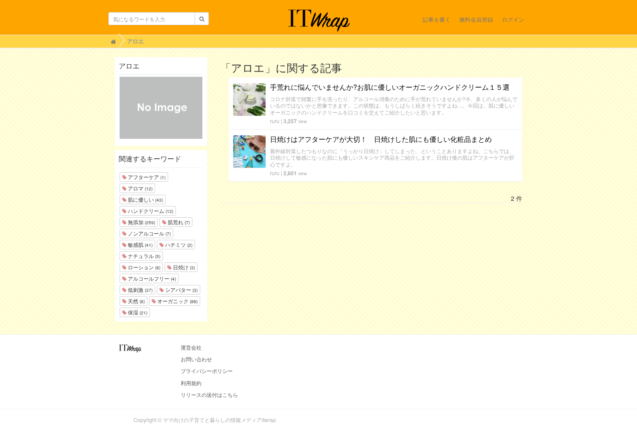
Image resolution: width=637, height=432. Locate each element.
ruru (275, 120)
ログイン (513, 19)
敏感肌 (140, 244)
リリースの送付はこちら (209, 394)
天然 (136, 300)
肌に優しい (145, 199)
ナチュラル (143, 255)
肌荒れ (178, 222)
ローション (143, 267)
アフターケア (146, 176)
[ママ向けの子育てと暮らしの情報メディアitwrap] (318, 20)
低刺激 (140, 289)
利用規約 (191, 382)
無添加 (141, 222)
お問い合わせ (196, 359)
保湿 (137, 312)
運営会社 (191, 347)
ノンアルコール (149, 233)
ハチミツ (178, 244)
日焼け (183, 267)
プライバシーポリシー (207, 370)
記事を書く (436, 19)
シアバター (181, 289)
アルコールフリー (151, 278)
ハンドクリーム (150, 210)
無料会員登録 (476, 19)
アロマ (140, 188)
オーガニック (177, 300)
